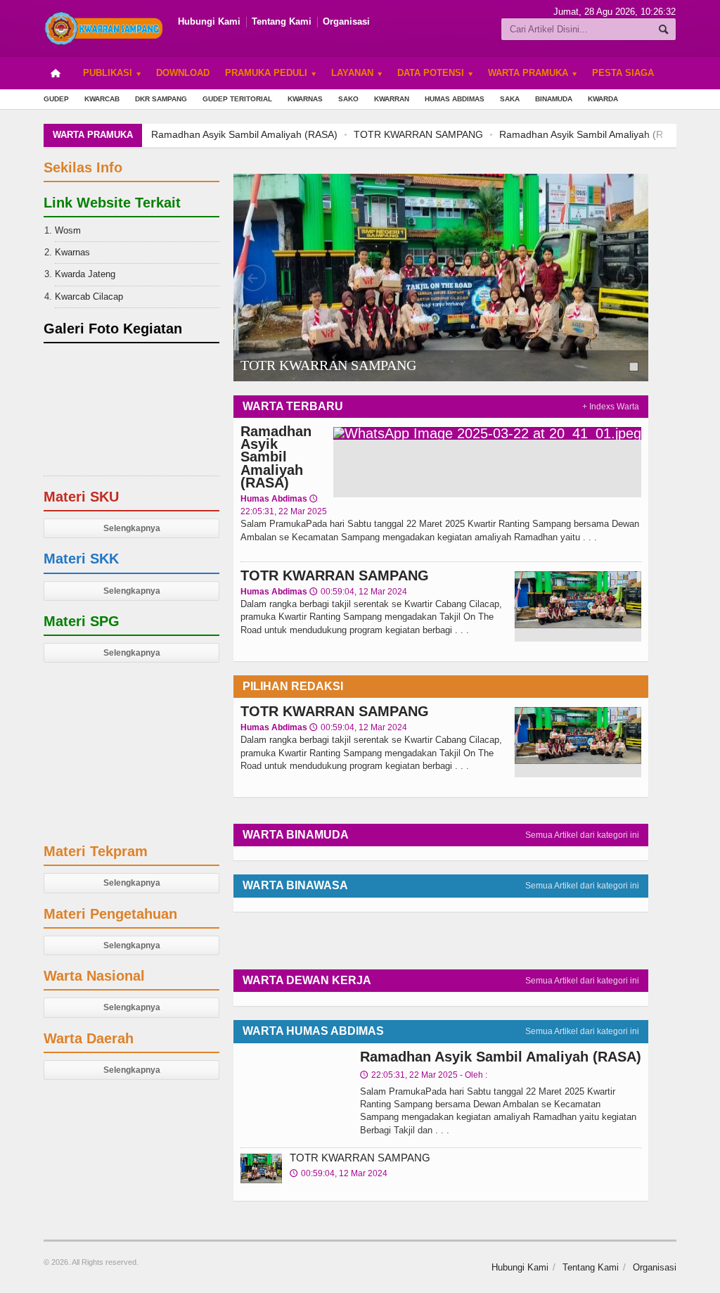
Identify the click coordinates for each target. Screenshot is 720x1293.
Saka (510, 99)
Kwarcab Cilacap (89, 296)
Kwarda (603, 99)
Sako (348, 99)
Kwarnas (305, 99)
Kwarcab (102, 99)
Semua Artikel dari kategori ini (582, 835)
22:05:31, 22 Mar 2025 (423, 1075)
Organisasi (346, 21)
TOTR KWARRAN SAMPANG (418, 134)
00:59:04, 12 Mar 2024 (358, 592)
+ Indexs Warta (610, 407)
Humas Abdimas (454, 99)
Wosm (68, 230)
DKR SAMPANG (161, 99)
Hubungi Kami (209, 21)
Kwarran (391, 99)
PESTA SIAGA (623, 73)
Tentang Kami (281, 21)
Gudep (56, 99)
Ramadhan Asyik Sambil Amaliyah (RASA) (244, 134)
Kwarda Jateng (85, 274)
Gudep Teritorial (237, 99)
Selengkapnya (131, 528)
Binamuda (553, 99)
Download (183, 73)
